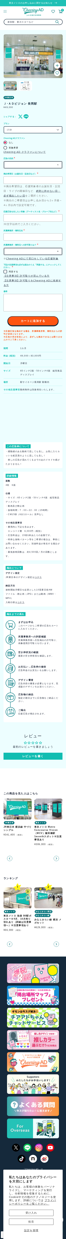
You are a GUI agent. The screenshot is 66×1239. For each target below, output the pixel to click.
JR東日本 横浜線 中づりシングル (18, 828)
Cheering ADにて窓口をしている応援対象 (32, 258)
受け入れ (31, 1212)
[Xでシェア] (19, 116)
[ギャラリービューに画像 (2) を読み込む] (25, 86)
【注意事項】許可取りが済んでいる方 (27, 275)
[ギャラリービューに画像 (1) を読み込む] (10, 86)
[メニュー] (5, 11)
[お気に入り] (53, 11)
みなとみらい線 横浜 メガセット (48, 921)
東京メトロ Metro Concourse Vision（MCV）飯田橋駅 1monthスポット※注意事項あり (48, 833)
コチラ (38, 577)
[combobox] (33, 22)
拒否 (31, 1221)
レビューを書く (33, 756)
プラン (6, 123)
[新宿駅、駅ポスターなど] (57, 22)
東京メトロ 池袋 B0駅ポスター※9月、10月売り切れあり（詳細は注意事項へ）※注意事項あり (18, 920)
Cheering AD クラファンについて (25, 152)
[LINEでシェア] (25, 116)
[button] (57, 73)
